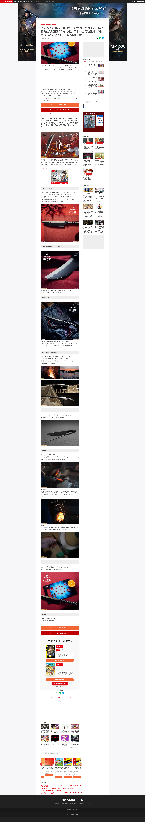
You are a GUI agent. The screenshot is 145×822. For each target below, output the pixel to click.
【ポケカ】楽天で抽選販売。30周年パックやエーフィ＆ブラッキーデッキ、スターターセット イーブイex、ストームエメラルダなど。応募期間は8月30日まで (88, 197)
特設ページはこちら (46, 168)
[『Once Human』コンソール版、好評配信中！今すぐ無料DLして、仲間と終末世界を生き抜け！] (88, 156)
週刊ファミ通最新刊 (89, 113)
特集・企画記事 (52, 1)
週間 (93, 61)
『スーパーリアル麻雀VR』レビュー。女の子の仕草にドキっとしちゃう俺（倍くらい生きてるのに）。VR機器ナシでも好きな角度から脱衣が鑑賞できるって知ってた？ (88, 213)
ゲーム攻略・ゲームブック (50, 755)
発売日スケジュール (33, 1)
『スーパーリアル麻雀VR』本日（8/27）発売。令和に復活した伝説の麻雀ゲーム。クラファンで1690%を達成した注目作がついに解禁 (92, 92)
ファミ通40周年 (88, 174)
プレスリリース (57, 18)
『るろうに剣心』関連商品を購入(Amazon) (60, 104)
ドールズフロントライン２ (89, 143)
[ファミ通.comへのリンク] (8, 1)
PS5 (24, 1)
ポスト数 (100, 61)
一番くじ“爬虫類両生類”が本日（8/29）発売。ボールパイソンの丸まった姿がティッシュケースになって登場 (92, 73)
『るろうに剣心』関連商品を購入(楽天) (61, 110)
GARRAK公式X (45, 624)
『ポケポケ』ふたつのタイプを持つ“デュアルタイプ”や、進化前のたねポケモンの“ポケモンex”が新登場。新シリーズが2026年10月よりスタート (92, 66)
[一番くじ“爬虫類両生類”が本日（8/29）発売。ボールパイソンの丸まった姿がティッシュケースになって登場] (101, 72)
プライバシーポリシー (64, 803)
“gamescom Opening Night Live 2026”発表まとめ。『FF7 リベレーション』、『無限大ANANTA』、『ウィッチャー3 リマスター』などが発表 (99, 229)
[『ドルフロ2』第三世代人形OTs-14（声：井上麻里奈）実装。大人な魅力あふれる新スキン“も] (88, 140)
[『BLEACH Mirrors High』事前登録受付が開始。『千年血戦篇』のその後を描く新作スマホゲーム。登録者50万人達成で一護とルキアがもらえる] (101, 85)
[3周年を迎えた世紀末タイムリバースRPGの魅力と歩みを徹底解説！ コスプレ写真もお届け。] (99, 156)
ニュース (44, 1)
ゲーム (43, 755)
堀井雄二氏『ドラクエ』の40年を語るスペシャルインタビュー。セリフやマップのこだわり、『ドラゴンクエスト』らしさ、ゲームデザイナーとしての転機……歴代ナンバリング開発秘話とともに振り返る (99, 213)
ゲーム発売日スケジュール (90, 101)
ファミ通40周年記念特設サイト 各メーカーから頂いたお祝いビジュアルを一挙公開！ (88, 177)
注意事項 (75, 803)
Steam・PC (86, 107)
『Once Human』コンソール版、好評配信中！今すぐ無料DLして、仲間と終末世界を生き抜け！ (88, 163)
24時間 (89, 61)
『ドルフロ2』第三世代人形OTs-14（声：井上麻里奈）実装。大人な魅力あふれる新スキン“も (88, 147)
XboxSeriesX (92, 107)
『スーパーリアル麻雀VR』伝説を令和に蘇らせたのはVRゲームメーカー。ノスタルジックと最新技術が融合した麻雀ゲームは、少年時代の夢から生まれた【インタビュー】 (92, 79)
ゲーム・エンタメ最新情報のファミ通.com (43, 18)
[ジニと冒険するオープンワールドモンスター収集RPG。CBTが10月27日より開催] (99, 140)
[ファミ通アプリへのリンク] (69, 809)
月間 (96, 61)
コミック (58, 755)
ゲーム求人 (40, 1)
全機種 (85, 104)
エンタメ (62, 18)
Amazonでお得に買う (60, 660)
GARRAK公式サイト (46, 622)
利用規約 (71, 803)
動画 (47, 1)
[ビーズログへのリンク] (76, 809)
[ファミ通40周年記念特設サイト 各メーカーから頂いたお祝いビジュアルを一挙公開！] (88, 171)
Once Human (88, 158)
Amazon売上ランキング (47, 752)
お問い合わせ (57, 803)
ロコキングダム (100, 143)
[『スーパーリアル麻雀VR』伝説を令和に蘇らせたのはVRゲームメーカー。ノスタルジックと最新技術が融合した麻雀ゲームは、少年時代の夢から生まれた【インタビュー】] (101, 79)
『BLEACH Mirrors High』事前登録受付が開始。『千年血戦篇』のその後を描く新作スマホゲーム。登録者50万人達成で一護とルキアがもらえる (60, 789)
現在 (85, 61)
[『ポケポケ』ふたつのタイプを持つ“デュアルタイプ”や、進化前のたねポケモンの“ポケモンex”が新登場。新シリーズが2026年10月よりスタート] (101, 65)
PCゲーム (27, 1)
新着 (15, 1)
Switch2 (18, 1)
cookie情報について (82, 803)
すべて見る (102, 59)
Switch (21, 1)
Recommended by (71, 747)
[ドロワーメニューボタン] (1, 1)
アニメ (63, 755)
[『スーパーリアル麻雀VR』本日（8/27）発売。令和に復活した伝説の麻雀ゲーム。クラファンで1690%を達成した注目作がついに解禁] (101, 92)
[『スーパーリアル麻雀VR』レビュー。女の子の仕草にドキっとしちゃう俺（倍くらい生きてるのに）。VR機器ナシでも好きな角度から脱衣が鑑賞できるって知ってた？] (88, 206)
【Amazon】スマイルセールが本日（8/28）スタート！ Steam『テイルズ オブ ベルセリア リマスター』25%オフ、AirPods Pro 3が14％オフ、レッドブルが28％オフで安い (99, 197)
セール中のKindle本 (59, 683)
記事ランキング (87, 59)
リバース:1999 (100, 158)
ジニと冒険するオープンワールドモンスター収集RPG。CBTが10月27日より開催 (99, 146)
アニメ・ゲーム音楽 (70, 755)
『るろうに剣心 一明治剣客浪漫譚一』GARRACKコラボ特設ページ (60, 698)
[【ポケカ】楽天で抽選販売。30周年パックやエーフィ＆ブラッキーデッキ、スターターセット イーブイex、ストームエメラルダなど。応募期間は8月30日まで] (88, 190)
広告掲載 (88, 803)
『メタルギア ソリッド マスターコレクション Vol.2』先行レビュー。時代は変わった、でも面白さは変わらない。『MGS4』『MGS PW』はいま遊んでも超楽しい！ (88, 229)
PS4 (99, 104)
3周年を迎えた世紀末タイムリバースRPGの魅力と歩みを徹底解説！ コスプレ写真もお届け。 (99, 163)
